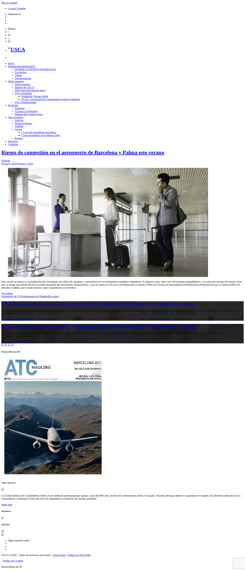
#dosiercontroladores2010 (21, 66)
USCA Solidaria (23, 93)
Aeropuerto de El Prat (12, 296)
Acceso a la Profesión (26, 111)
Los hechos (21, 72)
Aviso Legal (59, 555)
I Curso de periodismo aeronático (38, 132)
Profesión (13, 105)
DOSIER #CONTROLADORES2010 (35, 69)
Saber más (6, 504)
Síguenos (13, 141)
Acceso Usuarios (17, 8)
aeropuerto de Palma (35, 296)
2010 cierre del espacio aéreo (30, 90)
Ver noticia (7, 293)
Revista (18, 138)
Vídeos (18, 75)
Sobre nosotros (16, 81)
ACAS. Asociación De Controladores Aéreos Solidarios (50, 99)
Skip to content (9, 2)
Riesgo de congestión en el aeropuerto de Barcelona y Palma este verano (82, 152)
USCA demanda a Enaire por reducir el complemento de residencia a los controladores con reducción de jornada (97, 303)
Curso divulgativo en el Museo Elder (40, 135)
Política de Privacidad (79, 555)
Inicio (11, 63)
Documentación (23, 78)
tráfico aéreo (52, 296)
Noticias (19, 120)
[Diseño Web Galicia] (21, 566)
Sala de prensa (15, 117)
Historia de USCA (24, 87)
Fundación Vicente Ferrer (34, 96)
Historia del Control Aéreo (28, 114)
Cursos (18, 129)
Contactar (13, 144)
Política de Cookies (13, 560)
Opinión (19, 126)
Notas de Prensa (23, 123)
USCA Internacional (25, 102)
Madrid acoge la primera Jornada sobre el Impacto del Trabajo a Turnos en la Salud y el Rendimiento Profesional (98, 326)
